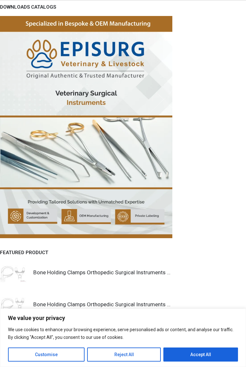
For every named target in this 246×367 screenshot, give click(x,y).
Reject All (124, 354)
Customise (46, 354)
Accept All (200, 354)
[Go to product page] (13, 273)
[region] (123, 337)
